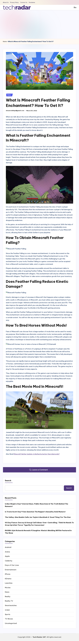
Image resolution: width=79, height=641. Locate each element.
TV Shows (9, 619)
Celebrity (8, 561)
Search (8, 480)
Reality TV (9, 601)
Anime (7, 552)
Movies (8, 588)
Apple (7, 556)
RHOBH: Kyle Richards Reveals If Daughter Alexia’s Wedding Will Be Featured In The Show (38, 531)
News (9, 95)
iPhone (7, 574)
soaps (7, 610)
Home (5, 41)
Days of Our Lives (12, 565)
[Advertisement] (39, 24)
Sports (7, 614)
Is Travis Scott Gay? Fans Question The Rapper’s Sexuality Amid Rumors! (35, 512)
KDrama (8, 579)
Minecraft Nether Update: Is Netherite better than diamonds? (37, 454)
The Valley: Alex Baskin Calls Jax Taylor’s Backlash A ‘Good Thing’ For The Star (38, 517)
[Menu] (75, 7)
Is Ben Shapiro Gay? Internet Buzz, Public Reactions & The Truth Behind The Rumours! (36, 505)
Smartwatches (11, 605)
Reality (7, 596)
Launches (8, 583)
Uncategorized (11, 623)
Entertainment (10, 570)
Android (8, 547)
